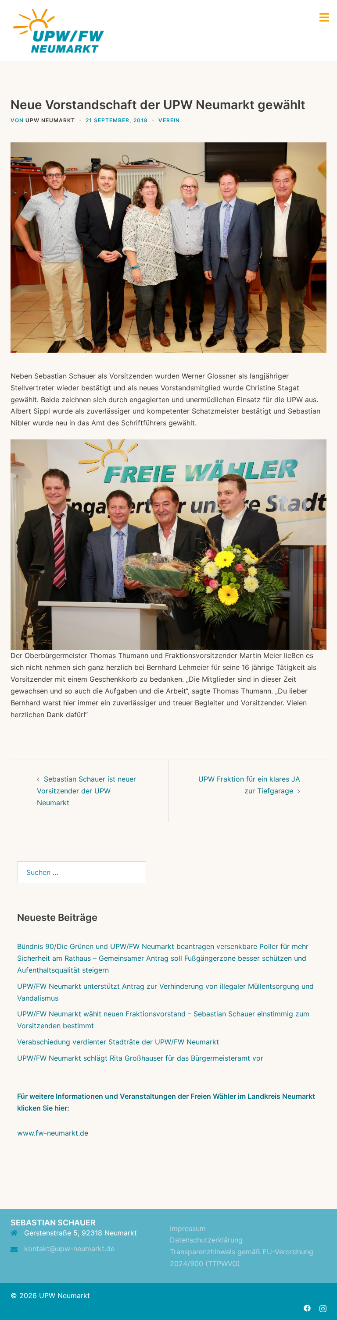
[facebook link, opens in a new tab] (307, 1307)
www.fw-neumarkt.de (52, 1133)
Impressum (188, 1228)
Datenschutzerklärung (206, 1239)
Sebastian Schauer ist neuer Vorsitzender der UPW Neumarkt (86, 791)
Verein (169, 120)
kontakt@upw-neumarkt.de (69, 1248)
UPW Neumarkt (50, 120)
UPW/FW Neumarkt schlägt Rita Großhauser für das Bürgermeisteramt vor (140, 1058)
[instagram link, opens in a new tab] (322, 1307)
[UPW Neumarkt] (58, 29)
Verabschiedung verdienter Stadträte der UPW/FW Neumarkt (118, 1041)
